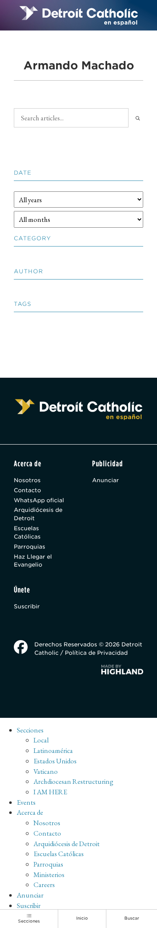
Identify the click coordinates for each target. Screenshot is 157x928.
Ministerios (48, 874)
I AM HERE (50, 791)
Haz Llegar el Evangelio (33, 560)
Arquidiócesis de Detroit (38, 513)
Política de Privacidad (96, 652)
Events (26, 802)
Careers (44, 884)
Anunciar (105, 480)
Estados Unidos (55, 760)
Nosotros (27, 480)
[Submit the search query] (137, 118)
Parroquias (29, 546)
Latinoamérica (53, 750)
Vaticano (45, 771)
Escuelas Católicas (27, 532)
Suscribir (27, 606)
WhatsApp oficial (39, 500)
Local (41, 740)
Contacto (27, 490)
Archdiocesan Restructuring (73, 781)
